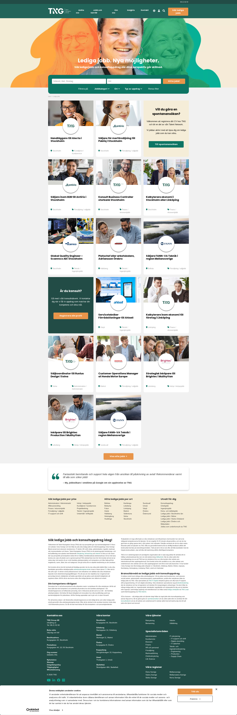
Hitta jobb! (174, 81)
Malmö (103, 386)
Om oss (115, 11)
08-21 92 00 (184, 2)
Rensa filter (153, 89)
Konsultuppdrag (167, 503)
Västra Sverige (151, 675)
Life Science (150, 659)
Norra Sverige (175, 678)
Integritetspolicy (54, 665)
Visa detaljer (54, 710)
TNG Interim (142, 592)
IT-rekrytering (175, 636)
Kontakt (145, 10)
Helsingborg (109, 516)
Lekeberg (151, 386)
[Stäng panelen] (216, 689)
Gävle (106, 511)
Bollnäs (151, 268)
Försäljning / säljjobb (130, 151)
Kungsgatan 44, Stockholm (57, 640)
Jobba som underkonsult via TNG (174, 527)
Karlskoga (127, 503)
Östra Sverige (151, 672)
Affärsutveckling (54, 506)
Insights (131, 10)
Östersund (147, 514)
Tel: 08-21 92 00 (53, 625)
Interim (172, 620)
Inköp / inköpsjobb (177, 386)
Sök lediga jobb (178, 11)
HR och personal (152, 648)
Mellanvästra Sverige (178, 675)
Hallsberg (104, 268)
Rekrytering (150, 620)
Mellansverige (175, 672)
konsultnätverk (126, 601)
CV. (106, 569)
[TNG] (59, 11)
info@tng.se (51, 623)
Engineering (175, 651)
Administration (151, 636)
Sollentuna (128, 514)
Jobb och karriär (96, 11)
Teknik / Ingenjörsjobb (85, 511)
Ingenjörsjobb (166, 508)
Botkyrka (107, 506)
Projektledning (82, 508)
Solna (54, 386)
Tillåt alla (195, 691)
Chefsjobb (165, 506)
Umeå (145, 506)
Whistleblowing (53, 670)
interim (98, 553)
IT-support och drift (55, 514)
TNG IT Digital (153, 581)
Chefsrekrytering (152, 656)
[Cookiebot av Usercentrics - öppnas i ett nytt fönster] (33, 710)
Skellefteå (100, 665)
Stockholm (56, 151)
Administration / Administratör (59, 503)
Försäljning (150, 650)
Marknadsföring (152, 653)
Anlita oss (80, 11)
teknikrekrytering (182, 583)
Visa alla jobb (118, 456)
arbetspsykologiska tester (82, 569)
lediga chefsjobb (173, 589)
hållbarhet (159, 557)
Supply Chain (176, 656)
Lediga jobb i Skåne (168, 516)
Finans (148, 645)
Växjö (102, 327)
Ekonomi (149, 642)
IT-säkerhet (175, 644)
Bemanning (150, 623)
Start (49, 96)
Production (175, 654)
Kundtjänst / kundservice (86, 506)
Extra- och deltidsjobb (169, 511)
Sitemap (50, 662)
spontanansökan (153, 599)
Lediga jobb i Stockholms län (172, 514)
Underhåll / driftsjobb (85, 514)
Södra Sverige (151, 678)
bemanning (88, 553)
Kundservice (150, 639)
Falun (106, 508)
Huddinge (108, 519)
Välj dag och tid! (53, 633)
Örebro (145, 511)
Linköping (152, 327)
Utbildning (173, 623)
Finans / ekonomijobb (56, 508)
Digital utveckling (177, 641)
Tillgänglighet (53, 667)
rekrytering (80, 553)
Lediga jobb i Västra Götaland (172, 519)
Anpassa (193, 699)
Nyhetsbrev (52, 660)
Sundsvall (104, 445)
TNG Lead (185, 589)
